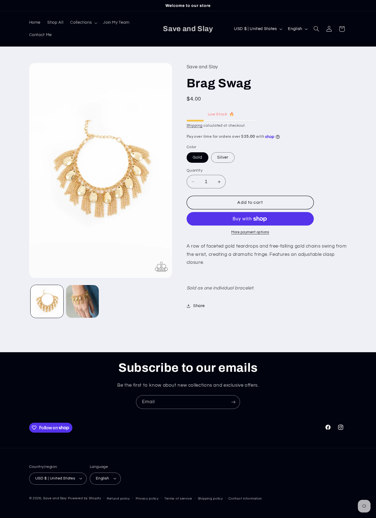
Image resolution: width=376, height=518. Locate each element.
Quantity (195, 170)
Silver (222, 157)
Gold (197, 157)
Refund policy (118, 498)
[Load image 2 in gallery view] (82, 301)
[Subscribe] (233, 402)
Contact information (245, 498)
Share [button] (199, 306)
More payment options (250, 232)
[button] (83, 23)
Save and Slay (55, 498)
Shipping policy (210, 498)
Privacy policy (147, 498)
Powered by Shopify (84, 498)
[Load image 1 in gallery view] (47, 301)
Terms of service (178, 498)
